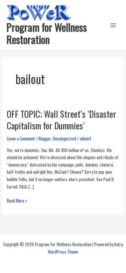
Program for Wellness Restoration (46, 33)
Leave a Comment (21, 138)
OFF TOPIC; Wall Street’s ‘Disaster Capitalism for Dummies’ (61, 119)
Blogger (44, 138)
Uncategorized (64, 138)
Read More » (17, 200)
